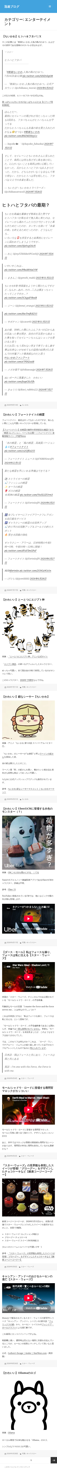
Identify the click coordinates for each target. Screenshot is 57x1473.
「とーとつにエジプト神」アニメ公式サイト (28, 656)
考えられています (38, 1048)
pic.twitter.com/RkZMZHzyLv (21, 135)
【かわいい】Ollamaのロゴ (19, 1373)
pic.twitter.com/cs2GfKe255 (20, 450)
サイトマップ (25, 1467)
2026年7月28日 (33, 191)
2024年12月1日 (13, 462)
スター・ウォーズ (27, 1078)
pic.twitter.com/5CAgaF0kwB (21, 297)
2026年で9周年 (26, 680)
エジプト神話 (10, 664)
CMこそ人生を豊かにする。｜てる (23, 872)
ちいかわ (25, 405)
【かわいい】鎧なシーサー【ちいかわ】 (26, 696)
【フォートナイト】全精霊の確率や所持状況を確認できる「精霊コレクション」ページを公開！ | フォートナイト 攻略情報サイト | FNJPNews (28, 432)
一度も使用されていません (28, 1028)
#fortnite (14, 570)
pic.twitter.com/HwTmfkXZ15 (21, 313)
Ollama (11, 1432)
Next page (54, 1460)
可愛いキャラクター (29, 590)
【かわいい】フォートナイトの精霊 (23, 414)
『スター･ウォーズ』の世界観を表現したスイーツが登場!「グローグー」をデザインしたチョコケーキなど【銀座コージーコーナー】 (28, 1169)
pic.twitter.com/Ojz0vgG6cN (20, 245)
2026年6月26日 (45, 87)
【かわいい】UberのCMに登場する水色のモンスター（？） (27, 810)
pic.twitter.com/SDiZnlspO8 (38, 75)
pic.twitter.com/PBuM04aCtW (21, 269)
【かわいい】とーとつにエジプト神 (23, 599)
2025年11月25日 (41, 321)
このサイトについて (11, 1467)
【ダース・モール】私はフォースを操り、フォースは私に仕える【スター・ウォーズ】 (27, 955)
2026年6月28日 (38, 578)
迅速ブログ (11, 6)
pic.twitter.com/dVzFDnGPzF (21, 550)
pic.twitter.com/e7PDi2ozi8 (19, 361)
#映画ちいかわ (15, 71)
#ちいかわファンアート (17, 357)
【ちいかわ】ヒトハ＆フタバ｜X (21, 36)
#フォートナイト (19, 446)
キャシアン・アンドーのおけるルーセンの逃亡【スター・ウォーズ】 (27, 1277)
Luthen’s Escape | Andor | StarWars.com (27, 1353)
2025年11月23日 (44, 305)
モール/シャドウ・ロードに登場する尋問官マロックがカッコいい (27, 1089)
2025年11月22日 (45, 277)
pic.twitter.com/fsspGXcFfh (19, 381)
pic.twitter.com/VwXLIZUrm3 (36, 494)
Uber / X (12, 889)
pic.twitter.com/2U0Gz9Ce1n (35, 570)
